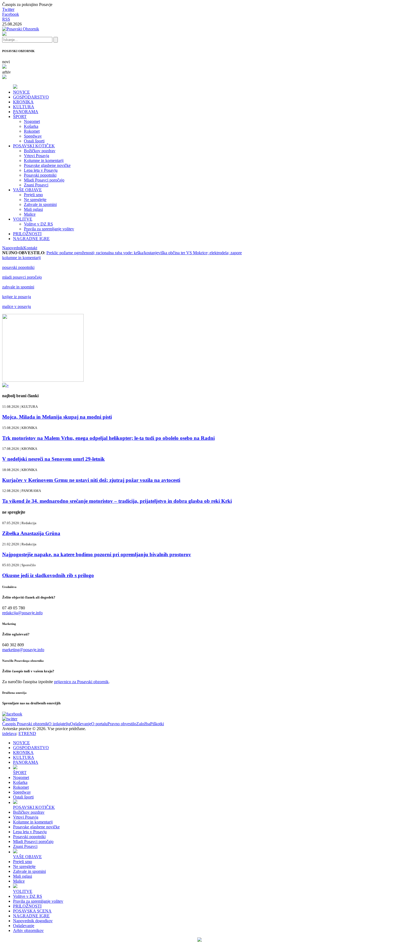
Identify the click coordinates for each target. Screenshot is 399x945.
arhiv (6, 72)
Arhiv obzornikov (28, 930)
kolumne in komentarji (21, 257)
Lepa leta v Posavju (41, 170)
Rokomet (32, 131)
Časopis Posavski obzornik (25, 723)
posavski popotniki (18, 267)
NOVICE (21, 92)
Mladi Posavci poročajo (44, 180)
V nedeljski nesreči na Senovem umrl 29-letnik (53, 459)
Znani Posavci (36, 185)
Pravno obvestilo (121, 723)
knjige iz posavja (16, 296)
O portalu (99, 723)
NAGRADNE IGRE (31, 238)
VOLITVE (22, 219)
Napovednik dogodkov (33, 920)
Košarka (31, 126)
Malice (30, 214)
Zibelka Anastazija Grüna (31, 533)
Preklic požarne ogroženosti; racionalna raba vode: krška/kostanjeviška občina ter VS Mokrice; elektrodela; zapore (144, 252)
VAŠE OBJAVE (27, 189)
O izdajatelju (59, 723)
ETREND (27, 733)
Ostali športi (34, 141)
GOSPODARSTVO (31, 97)
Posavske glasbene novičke (47, 165)
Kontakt (30, 248)
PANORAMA (25, 111)
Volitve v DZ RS (38, 224)
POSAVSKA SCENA (32, 911)
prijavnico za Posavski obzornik (81, 681)
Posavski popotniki (40, 175)
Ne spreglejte (35, 199)
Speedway (33, 136)
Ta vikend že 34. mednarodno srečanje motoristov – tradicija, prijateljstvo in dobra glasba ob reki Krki (117, 501)
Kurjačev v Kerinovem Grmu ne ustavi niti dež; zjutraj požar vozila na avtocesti (91, 480)
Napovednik (12, 248)
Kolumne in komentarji (44, 160)
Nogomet (32, 121)
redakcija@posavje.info (22, 612)
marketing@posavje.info (23, 649)
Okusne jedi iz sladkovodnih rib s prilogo (48, 575)
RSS (6, 19)
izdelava (9, 733)
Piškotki (157, 723)
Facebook (10, 14)
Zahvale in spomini (40, 204)
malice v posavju (16, 306)
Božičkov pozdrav (39, 150)
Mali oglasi (33, 209)
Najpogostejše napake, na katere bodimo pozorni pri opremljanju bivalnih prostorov (96, 554)
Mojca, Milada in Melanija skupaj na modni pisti (57, 417)
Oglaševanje (80, 723)
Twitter (8, 9)
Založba (143, 723)
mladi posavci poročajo (22, 277)
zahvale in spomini (18, 287)
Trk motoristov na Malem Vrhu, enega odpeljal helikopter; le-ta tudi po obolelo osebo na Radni (108, 438)
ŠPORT (20, 116)
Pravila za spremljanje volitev (49, 229)
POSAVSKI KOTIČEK (34, 146)
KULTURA (23, 106)
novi (6, 61)
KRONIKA (23, 102)
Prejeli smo (33, 194)
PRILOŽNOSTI (27, 233)
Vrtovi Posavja (36, 155)
